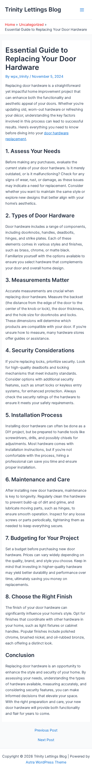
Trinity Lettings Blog (33, 9)
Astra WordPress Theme (46, 762)
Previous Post (46, 730)
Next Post (46, 740)
